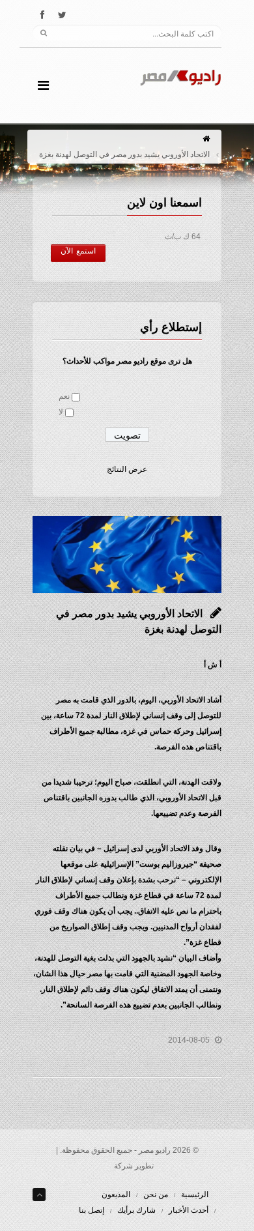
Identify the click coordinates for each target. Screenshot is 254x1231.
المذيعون (116, 1194)
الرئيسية (194, 1194)
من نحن (155, 1194)
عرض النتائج (127, 469)
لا (61, 411)
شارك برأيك (136, 1210)
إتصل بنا (91, 1210)
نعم (64, 396)
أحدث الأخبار (188, 1210)
